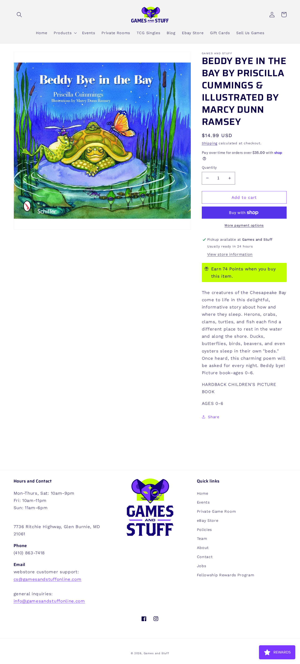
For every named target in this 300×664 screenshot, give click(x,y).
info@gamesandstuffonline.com (49, 601)
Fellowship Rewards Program (225, 575)
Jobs (201, 566)
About (203, 547)
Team (202, 538)
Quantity (209, 167)
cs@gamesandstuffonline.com (48, 579)
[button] (20, 15)
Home (202, 493)
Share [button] (213, 416)
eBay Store (207, 520)
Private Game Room (216, 511)
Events (203, 502)
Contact (205, 557)
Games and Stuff (156, 653)
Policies (204, 529)
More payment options (244, 225)
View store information (230, 254)
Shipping (209, 143)
